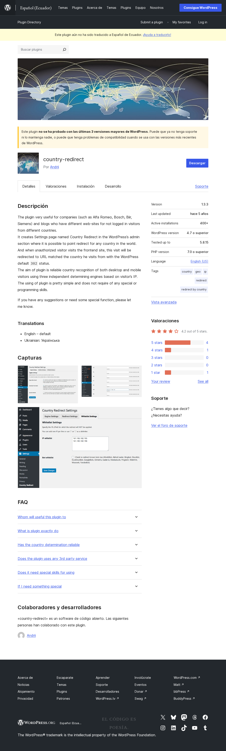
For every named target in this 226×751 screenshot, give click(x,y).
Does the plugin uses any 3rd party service (52, 559)
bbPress (182, 691)
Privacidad (25, 698)
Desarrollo (113, 186)
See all (203, 381)
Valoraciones (56, 186)
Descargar (197, 163)
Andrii (54, 167)
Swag (141, 698)
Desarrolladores (107, 691)
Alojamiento (26, 691)
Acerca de (25, 677)
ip (205, 271)
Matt (179, 684)
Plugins (62, 691)
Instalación (85, 186)
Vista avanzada (164, 302)
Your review (160, 381)
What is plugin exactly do (38, 531)
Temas (61, 684)
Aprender (103, 677)
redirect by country (194, 289)
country (187, 271)
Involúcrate (143, 677)
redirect (201, 280)
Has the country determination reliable (49, 545)
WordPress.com (187, 677)
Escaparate (65, 677)
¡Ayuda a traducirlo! (157, 35)
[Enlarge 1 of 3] (72, 371)
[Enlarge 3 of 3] (136, 413)
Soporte (201, 186)
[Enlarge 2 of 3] (136, 371)
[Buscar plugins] (64, 49)
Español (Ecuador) (72, 723)
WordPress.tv (107, 698)
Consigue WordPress (200, 7)
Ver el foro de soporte (169, 425)
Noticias (23, 684)
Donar (141, 691)
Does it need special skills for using (46, 572)
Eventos (141, 684)
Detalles (28, 186)
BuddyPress (184, 698)
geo (198, 271)
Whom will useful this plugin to (42, 517)
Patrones (63, 698)
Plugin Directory (29, 22)
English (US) (199, 261)
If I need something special (40, 586)
